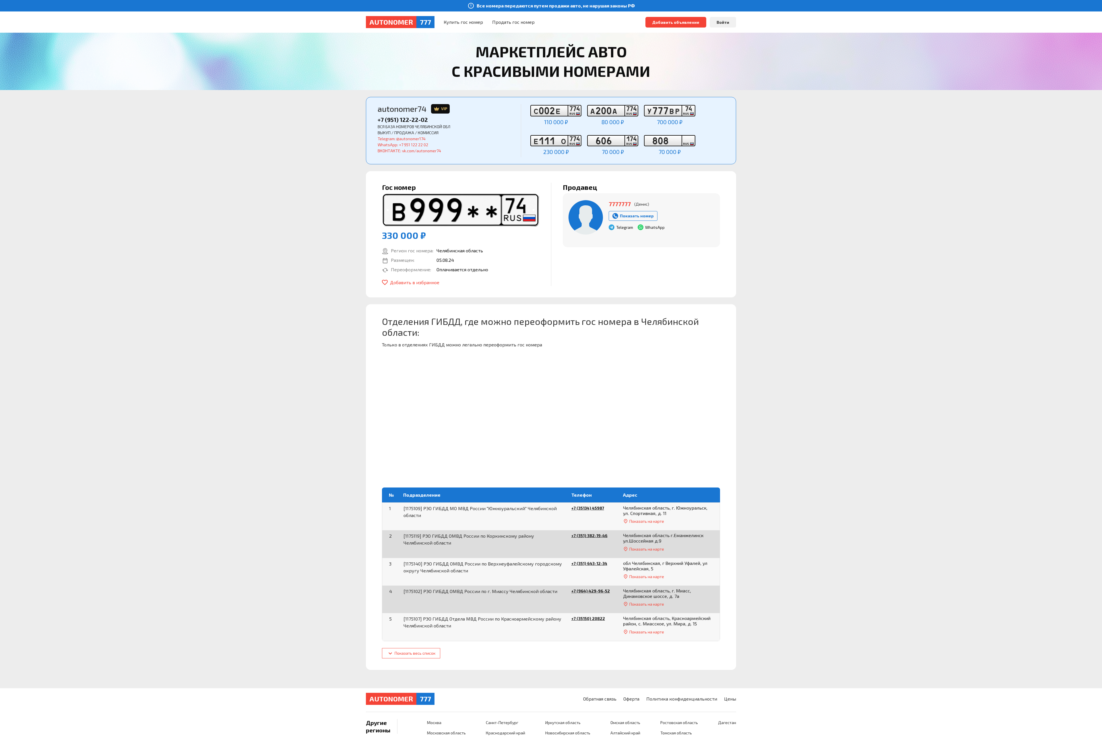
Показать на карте (646, 521)
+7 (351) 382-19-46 (589, 535)
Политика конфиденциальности (681, 698)
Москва (434, 722)
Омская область (625, 722)
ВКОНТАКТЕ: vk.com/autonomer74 (409, 150)
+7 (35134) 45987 (587, 508)
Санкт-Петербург (502, 722)
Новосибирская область (567, 732)
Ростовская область (679, 722)
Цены (730, 698)
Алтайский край (625, 732)
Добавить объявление (675, 22)
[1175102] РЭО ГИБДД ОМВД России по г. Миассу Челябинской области (480, 591)
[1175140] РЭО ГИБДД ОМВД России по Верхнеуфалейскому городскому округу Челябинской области (482, 567)
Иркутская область (563, 722)
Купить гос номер (463, 22)
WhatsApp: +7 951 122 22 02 (403, 144)
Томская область (676, 732)
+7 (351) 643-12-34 (589, 563)
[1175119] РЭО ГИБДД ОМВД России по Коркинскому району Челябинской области (468, 539)
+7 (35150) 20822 (588, 618)
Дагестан (727, 722)
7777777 (620, 203)
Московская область (446, 732)
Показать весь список (414, 653)
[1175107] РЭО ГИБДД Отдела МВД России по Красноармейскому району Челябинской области (482, 622)
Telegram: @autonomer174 (402, 138)
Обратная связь (599, 698)
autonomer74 (412, 109)
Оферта (631, 698)
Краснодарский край (505, 732)
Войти (723, 22)
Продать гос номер (513, 22)
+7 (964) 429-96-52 (590, 590)
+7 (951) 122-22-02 (403, 119)
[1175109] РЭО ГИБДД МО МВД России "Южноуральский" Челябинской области (480, 512)
